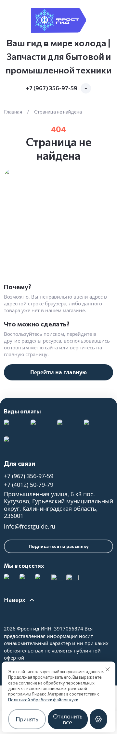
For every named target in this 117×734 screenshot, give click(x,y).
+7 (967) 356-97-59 (51, 88)
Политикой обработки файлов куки (43, 699)
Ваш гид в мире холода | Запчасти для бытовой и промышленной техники (58, 56)
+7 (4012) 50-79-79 (28, 484)
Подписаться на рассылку (59, 546)
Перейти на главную (58, 372)
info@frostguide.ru (29, 526)
